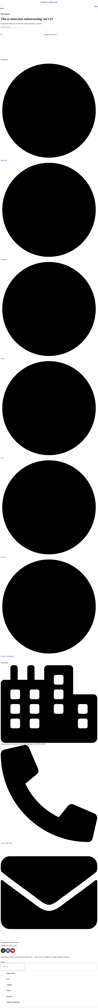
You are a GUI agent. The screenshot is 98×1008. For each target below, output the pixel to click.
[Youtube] (12, 950)
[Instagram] (3, 950)
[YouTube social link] (51, 6)
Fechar (3, 962)
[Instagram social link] (49, 6)
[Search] (95, 27)
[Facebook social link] (46, 6)
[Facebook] (8, 950)
